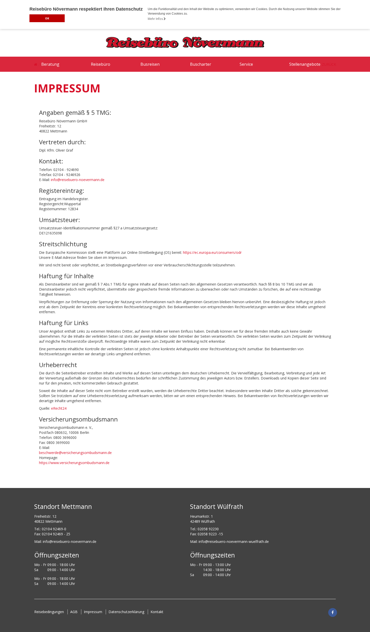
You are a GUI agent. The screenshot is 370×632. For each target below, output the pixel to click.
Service (246, 64)
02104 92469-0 (54, 528)
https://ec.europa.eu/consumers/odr (212, 252)
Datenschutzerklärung (126, 611)
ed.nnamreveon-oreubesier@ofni (69, 541)
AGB (74, 611)
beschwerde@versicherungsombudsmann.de (75, 452)
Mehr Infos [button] (156, 19)
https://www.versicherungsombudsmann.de (74, 462)
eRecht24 (58, 408)
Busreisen (150, 64)
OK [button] (47, 18)
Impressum (93, 611)
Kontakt (157, 611)
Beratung (50, 64)
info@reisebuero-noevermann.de (77, 179)
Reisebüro (100, 64)
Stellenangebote (304, 64)
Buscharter (200, 64)
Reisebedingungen (49, 611)
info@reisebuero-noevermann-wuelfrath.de (234, 541)
